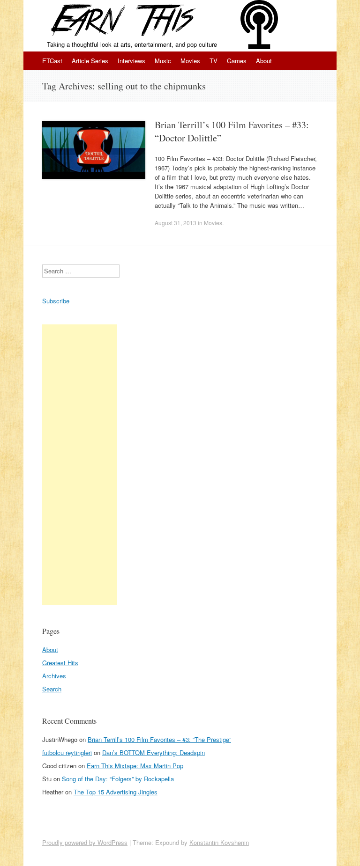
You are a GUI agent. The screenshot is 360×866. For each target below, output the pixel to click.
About (264, 60)
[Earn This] (123, 20)
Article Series (90, 60)
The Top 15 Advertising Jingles (116, 791)
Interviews (131, 60)
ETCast (52, 60)
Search (51, 688)
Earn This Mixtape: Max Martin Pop (135, 765)
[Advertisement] (79, 464)
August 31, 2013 (175, 223)
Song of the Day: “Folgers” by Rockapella (118, 778)
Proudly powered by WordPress (85, 842)
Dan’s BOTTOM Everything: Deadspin (153, 752)
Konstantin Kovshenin (219, 842)
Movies (190, 60)
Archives (54, 675)
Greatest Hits (60, 662)
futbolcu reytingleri (67, 752)
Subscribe (55, 300)
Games (237, 60)
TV (214, 60)
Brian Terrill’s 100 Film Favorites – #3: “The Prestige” (159, 739)
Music (163, 60)
